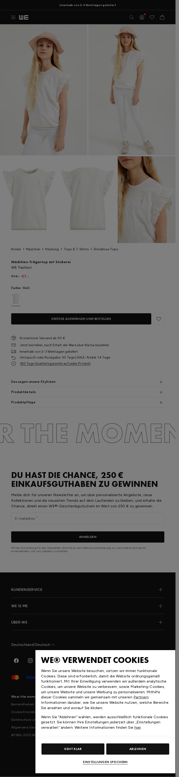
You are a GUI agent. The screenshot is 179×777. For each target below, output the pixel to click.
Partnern (141, 697)
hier (137, 727)
